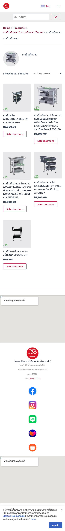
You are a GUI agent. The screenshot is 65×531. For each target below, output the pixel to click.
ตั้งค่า (33, 519)
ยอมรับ (55, 525)
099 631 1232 (35, 378)
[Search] (55, 17)
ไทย (48, 6)
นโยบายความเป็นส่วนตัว (14, 516)
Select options (14, 134)
